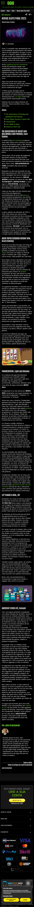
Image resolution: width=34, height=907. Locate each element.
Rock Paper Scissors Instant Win (18, 119)
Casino (3, 11)
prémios (29, 408)
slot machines (17, 140)
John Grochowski (10, 43)
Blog (8, 11)
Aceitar (25, 900)
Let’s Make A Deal (12, 124)
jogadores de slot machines (16, 64)
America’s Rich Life (13, 127)
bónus (25, 195)
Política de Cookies (7, 893)
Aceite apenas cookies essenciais (11, 900)
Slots (13, 11)
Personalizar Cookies (7, 896)
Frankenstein (10, 122)
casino (4, 253)
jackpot (23, 271)
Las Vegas (18, 97)
